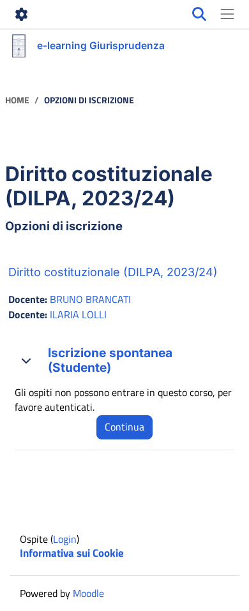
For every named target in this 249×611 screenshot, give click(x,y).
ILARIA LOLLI (78, 314)
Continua (124, 426)
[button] (26, 360)
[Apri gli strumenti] (22, 15)
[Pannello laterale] (227, 15)
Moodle (88, 593)
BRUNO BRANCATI (90, 299)
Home (17, 100)
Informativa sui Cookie (72, 553)
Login (65, 539)
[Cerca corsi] (199, 15)
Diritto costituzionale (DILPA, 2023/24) (113, 272)
